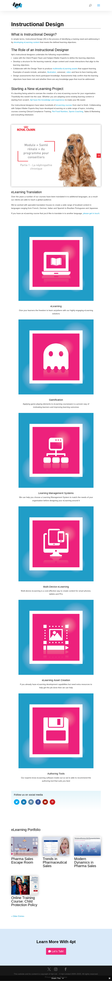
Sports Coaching (76, 111)
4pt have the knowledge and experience (47, 100)
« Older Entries (17, 916)
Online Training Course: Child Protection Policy (24, 901)
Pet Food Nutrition (60, 111)
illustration (51, 72)
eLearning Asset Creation (56, 680)
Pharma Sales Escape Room (22, 860)
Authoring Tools (56, 773)
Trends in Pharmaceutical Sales (55, 862)
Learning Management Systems (56, 493)
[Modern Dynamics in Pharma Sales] (87, 846)
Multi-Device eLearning (56, 586)
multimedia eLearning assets (65, 68)
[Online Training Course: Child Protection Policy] (24, 885)
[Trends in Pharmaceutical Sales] (56, 846)
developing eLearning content (26, 42)
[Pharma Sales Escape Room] (24, 846)
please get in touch (91, 213)
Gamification (56, 399)
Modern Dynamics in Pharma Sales (85, 862)
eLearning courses (64, 105)
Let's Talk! (58, 951)
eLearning (56, 306)
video (68, 72)
